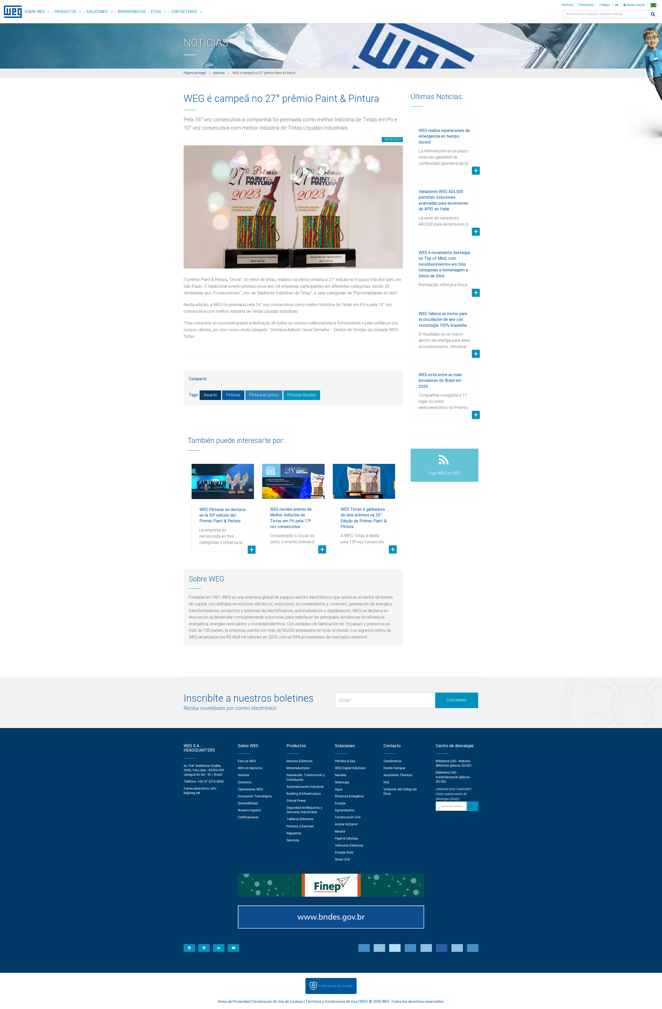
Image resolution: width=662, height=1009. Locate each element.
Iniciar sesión (635, 5)
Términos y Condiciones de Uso (331, 1001)
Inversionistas (132, 12)
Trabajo (604, 5)
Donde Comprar (394, 768)
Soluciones (97, 12)
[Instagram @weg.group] (189, 948)
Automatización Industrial (305, 787)
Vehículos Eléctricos (349, 845)
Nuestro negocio (249, 810)
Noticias (568, 5)
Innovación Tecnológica (255, 796)
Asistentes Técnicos (397, 775)
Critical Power (296, 801)
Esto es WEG (247, 761)
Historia (243, 775)
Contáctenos (184, 12)
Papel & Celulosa (346, 838)
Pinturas (233, 394)
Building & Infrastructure (304, 794)
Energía (340, 803)
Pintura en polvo (264, 394)
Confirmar (456, 700)
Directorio (244, 782)
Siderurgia (342, 782)
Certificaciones (248, 817)
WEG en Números (250, 768)
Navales (340, 775)
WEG (11, 11)
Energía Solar (344, 852)
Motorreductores (298, 768)
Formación (586, 5)
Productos (65, 12)
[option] (222, 504)
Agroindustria (344, 810)
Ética (156, 12)
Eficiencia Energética (349, 796)
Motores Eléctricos (300, 761)
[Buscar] (653, 14)
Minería (340, 831)
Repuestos (294, 833)
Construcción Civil (347, 817)
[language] (655, 5)
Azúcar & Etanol (346, 824)
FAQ (386, 782)
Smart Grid (342, 859)
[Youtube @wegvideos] (233, 948)
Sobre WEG (34, 12)
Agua (338, 789)
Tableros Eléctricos (300, 819)
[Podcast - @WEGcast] (204, 948)
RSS (363, 1001)
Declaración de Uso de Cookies (277, 1001)
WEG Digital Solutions (350, 768)
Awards (210, 394)
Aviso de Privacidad (234, 1001)
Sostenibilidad (248, 803)
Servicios (293, 840)
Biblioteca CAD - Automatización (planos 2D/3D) (453, 777)
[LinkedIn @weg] (218, 948)
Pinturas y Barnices (300, 826)
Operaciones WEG (250, 789)
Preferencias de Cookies (336, 986)
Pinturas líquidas (301, 394)
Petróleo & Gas (345, 761)
